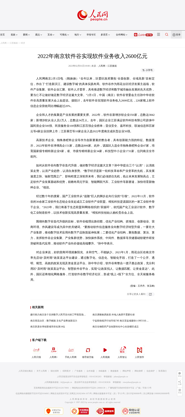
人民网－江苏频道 (107, 66)
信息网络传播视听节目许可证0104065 (32, 393)
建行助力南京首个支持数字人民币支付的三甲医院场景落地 (60, 314)
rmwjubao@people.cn (132, 382)
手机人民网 (70, 357)
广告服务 (79, 371)
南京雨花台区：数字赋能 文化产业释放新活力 (53, 320)
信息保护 (151, 371)
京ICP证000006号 (134, 393)
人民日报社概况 (25, 371)
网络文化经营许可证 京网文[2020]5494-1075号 (71, 393)
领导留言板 (88, 357)
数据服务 (115, 371)
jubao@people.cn (121, 377)
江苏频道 (14, 43)
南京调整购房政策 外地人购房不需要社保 (113, 314)
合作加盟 (91, 371)
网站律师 (139, 371)
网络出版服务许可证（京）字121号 (109, 393)
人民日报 (36, 357)
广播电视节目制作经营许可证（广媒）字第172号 (129, 388)
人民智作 (139, 357)
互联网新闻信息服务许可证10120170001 (51, 388)
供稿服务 (103, 371)
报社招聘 (55, 371)
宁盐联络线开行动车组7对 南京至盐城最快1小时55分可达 (121, 320)
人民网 (3, 43)
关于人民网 (42, 371)
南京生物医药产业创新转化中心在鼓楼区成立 (115, 326)
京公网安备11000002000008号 (156, 393)
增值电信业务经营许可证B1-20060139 (88, 388)
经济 (23, 43)
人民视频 (105, 357)
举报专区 (91, 34)
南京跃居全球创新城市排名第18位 (47, 326)
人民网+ (53, 357)
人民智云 (122, 357)
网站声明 (127, 371)
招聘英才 (67, 371)
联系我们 (163, 371)
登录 (178, 34)
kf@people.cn (66, 382)
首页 (2, 34)
